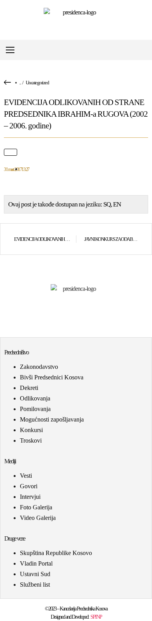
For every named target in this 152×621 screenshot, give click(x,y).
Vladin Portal (36, 563)
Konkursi (31, 430)
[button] (145, 50)
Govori (28, 486)
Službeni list (35, 584)
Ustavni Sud (35, 574)
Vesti (26, 475)
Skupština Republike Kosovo (56, 553)
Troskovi (31, 440)
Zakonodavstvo (39, 366)
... (20, 82)
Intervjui (30, 496)
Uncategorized (37, 82)
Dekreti (29, 387)
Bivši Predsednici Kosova (51, 377)
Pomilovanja (35, 409)
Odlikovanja (35, 398)
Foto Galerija (36, 507)
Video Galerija (38, 517)
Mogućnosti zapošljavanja (52, 419)
